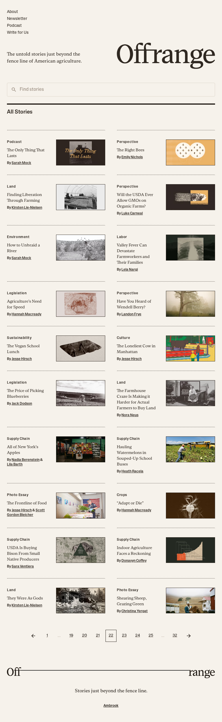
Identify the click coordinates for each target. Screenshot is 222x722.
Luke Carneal (132, 213)
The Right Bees (130, 150)
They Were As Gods (25, 598)
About (12, 12)
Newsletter (17, 19)
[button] (56, 152)
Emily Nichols (132, 157)
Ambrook (111, 706)
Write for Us (18, 33)
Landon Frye (131, 314)
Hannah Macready (26, 314)
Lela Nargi (129, 270)
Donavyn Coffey (134, 561)
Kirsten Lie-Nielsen (27, 208)
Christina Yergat (134, 611)
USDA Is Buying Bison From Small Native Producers (23, 553)
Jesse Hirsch (22, 359)
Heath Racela (132, 471)
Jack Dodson (22, 404)
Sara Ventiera (23, 566)
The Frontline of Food (27, 503)
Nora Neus (129, 415)
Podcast (14, 26)
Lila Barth (15, 464)
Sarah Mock (21, 163)
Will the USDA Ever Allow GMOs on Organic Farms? (135, 200)
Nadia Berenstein (26, 460)
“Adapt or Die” (130, 503)
